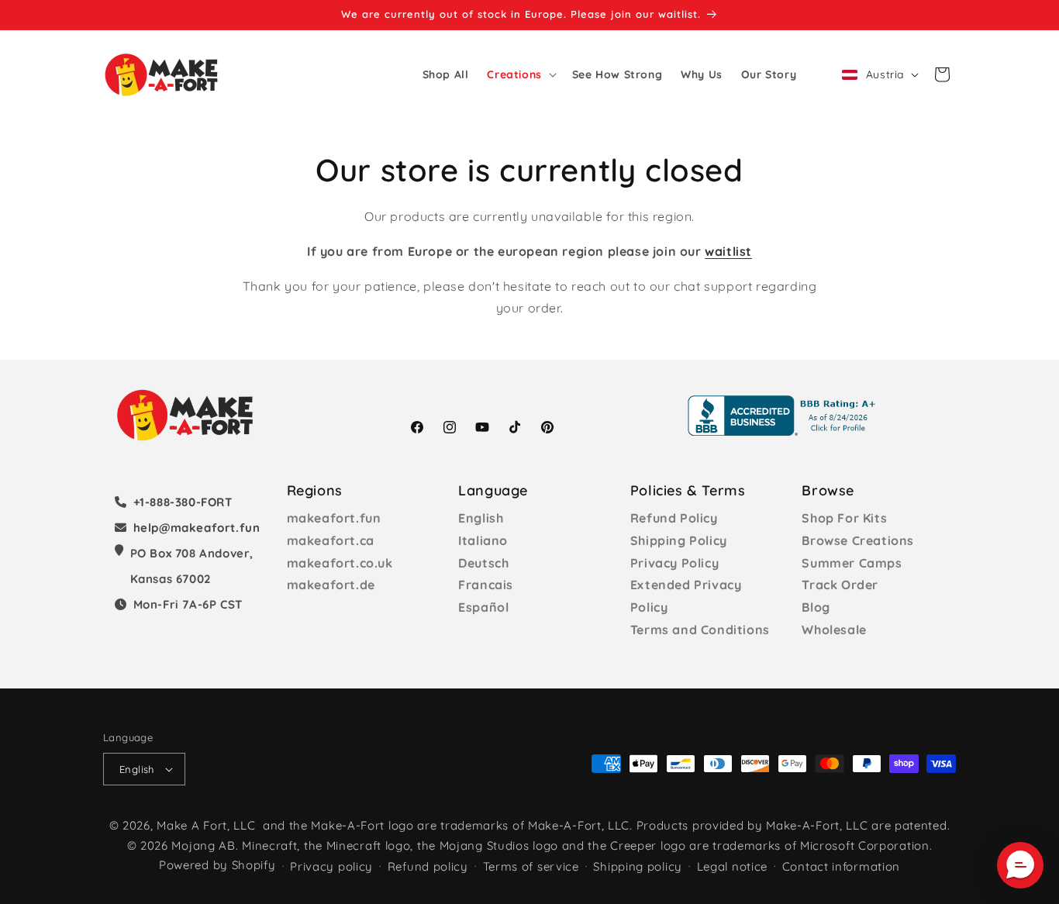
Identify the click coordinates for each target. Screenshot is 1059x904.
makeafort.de (331, 584)
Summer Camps (852, 563)
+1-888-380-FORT (183, 502)
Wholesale (834, 629)
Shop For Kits (844, 518)
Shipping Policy (678, 540)
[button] (520, 74)
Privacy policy (331, 866)
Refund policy (428, 866)
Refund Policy (674, 518)
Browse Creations (858, 540)
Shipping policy (637, 866)
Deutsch (483, 563)
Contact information (841, 866)
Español (483, 607)
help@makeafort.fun (196, 527)
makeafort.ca (330, 540)
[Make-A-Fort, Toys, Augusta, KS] (784, 415)
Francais (485, 584)
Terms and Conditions (700, 629)
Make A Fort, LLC (206, 825)
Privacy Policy (674, 563)
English (480, 518)
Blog (816, 607)
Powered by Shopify (217, 864)
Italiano (483, 540)
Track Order (840, 584)
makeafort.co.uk (340, 563)
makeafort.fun (334, 518)
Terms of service (531, 866)
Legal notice (732, 866)
